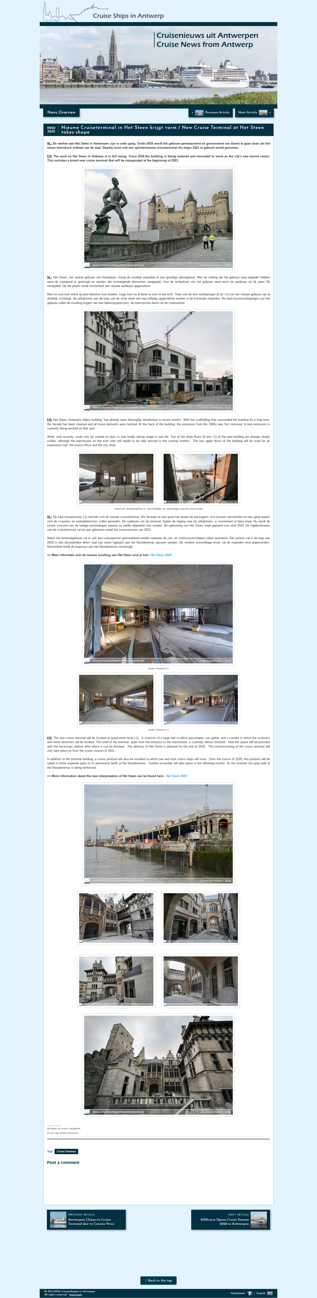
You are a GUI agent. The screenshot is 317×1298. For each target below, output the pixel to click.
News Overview (61, 113)
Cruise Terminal (66, 1151)
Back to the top (160, 1280)
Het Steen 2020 (160, 555)
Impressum (75, 1295)
